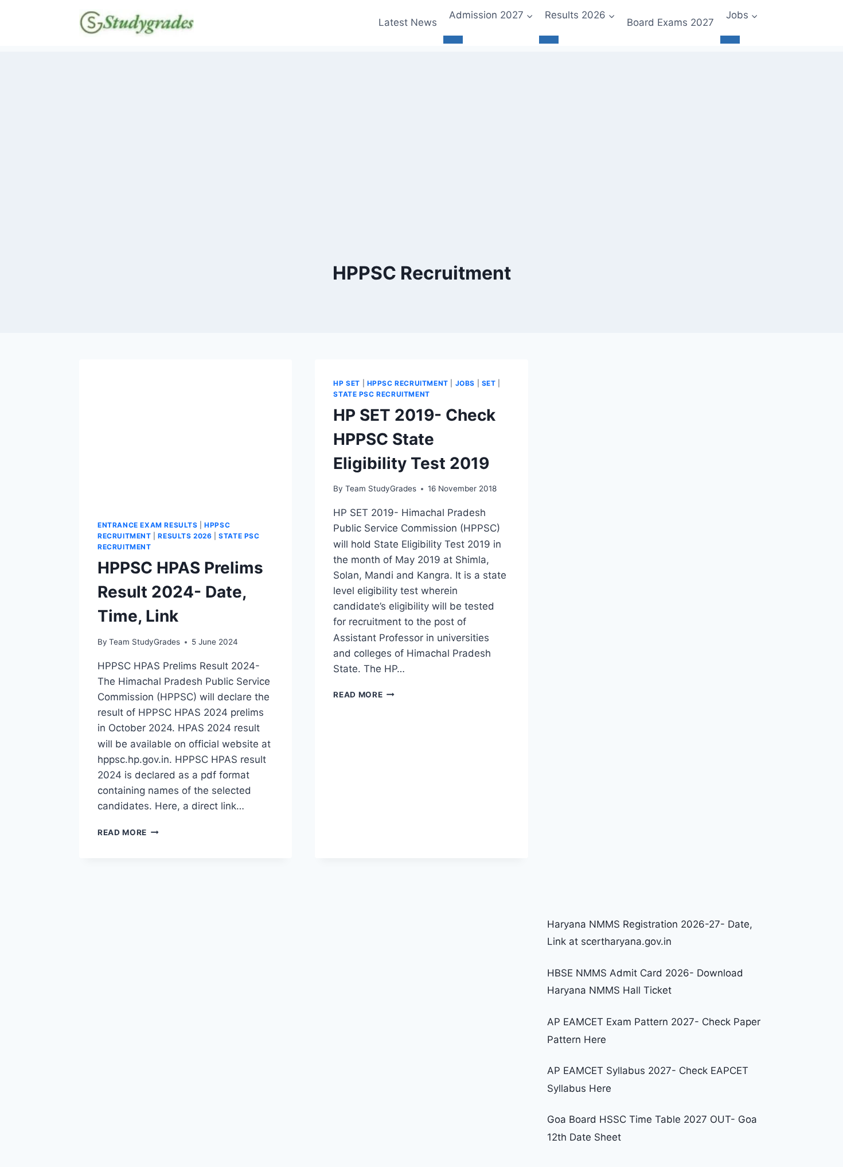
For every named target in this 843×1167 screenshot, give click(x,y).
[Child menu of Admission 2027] (453, 40)
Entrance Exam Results (147, 525)
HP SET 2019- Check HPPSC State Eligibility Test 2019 (414, 439)
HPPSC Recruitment (407, 383)
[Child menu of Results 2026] (549, 40)
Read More (128, 832)
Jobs (465, 383)
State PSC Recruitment (381, 394)
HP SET (346, 383)
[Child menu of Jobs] (730, 40)
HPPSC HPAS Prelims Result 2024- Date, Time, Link (180, 592)
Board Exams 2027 (670, 22)
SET (489, 383)
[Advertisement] (421, 132)
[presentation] (185, 430)
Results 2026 (185, 536)
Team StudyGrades (144, 641)
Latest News (407, 22)
